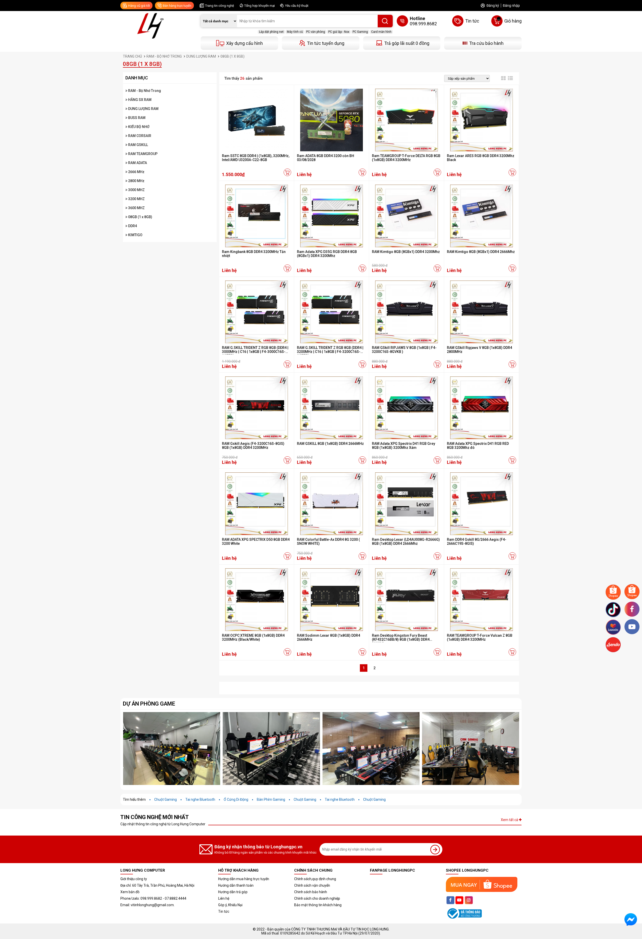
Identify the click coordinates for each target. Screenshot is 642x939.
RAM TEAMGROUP (142, 154)
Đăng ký (493, 6)
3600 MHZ (136, 208)
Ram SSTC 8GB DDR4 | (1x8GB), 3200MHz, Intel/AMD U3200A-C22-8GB (255, 158)
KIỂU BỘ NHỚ (138, 127)
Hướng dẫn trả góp (233, 892)
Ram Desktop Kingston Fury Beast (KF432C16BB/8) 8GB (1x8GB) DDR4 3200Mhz (401, 639)
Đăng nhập (511, 6)
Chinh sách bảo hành (310, 892)
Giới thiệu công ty (133, 879)
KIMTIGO (134, 235)
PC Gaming (360, 32)
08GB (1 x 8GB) (139, 217)
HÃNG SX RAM (139, 100)
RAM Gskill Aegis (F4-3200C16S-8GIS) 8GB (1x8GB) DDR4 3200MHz (253, 446)
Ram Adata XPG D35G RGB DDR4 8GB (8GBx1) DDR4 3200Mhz (327, 254)
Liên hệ (223, 898)
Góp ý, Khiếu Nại (230, 905)
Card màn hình (381, 32)
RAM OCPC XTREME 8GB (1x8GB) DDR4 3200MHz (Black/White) (253, 637)
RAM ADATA (137, 163)
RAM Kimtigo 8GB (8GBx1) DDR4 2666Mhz (481, 252)
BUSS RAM (136, 118)
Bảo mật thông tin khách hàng (318, 905)
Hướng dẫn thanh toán (236, 885)
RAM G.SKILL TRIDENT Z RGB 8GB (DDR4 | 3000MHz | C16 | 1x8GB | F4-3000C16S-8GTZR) (255, 352)
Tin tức (223, 911)
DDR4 (132, 226)
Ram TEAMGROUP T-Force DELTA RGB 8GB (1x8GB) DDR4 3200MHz (406, 158)
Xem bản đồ (129, 892)
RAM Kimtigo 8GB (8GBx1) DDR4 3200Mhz (406, 252)
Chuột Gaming (165, 799)
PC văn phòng (315, 32)
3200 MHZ (136, 199)
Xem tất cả (510, 820)
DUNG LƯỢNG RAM (142, 109)
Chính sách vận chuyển (312, 885)
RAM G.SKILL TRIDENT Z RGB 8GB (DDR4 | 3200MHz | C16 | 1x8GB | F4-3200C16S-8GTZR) (330, 352)
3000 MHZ (136, 190)
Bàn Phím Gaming (271, 799)
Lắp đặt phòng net (271, 32)
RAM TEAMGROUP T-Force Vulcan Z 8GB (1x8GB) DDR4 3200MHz (479, 637)
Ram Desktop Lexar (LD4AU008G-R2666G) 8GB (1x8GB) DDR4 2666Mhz (406, 542)
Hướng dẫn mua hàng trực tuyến (243, 879)
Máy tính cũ (295, 32)
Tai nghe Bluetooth (200, 799)
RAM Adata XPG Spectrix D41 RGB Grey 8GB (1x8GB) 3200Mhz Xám (403, 446)
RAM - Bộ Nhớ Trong (144, 91)
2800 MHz (135, 181)
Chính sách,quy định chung (315, 879)
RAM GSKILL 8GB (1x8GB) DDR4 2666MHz (330, 444)
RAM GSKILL (137, 145)
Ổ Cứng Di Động (236, 799)
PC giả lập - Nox (338, 32)
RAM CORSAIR (139, 136)
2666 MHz (135, 172)
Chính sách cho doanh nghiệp (317, 898)
